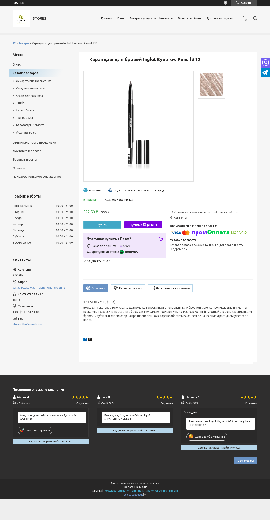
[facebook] (85, 340)
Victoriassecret (26, 132)
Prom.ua (154, 483)
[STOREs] (21, 18)
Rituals (20, 103)
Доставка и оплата (220, 18)
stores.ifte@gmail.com (27, 324)
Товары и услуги (141, 18)
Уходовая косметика (30, 88)
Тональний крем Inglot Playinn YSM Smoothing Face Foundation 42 (220, 423)
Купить (102, 225)
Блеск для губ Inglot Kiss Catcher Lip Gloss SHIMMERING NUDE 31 (129, 417)
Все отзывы (246, 460)
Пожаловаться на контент (120, 490)
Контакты (166, 18)
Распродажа (24, 117)
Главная (106, 18)
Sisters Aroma (25, 110)
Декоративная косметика (33, 81)
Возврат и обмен (189, 18)
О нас (121, 18)
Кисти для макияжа (29, 95)
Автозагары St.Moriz (30, 125)
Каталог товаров (26, 73)
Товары (24, 43)
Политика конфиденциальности (158, 490)
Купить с (136, 225)
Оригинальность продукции (34, 142)
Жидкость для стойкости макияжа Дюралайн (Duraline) (48, 417)
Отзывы (19, 168)
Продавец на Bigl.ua (135, 487)
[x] (90, 340)
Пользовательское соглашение (37, 176)
